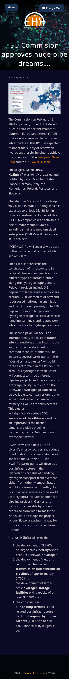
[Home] (34, 20)
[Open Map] (34, 35)
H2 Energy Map (51, 8)
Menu (11, 7)
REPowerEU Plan (38, 162)
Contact (28, 673)
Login (41, 673)
